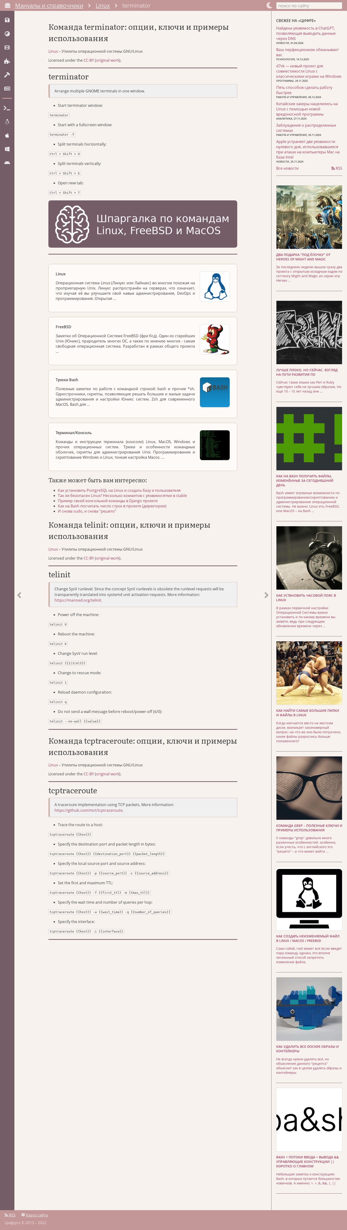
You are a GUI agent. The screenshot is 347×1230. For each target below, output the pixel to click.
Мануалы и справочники (49, 5)
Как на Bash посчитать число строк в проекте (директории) (112, 506)
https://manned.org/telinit (78, 600)
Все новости (287, 168)
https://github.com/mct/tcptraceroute (89, 810)
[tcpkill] (19, 610)
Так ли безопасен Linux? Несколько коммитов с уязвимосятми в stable (122, 495)
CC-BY (89, 60)
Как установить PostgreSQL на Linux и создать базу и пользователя (119, 490)
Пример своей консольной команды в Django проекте (108, 500)
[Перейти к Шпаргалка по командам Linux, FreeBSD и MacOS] (142, 224)
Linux (103, 5)
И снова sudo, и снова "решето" (87, 511)
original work (107, 60)
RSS (338, 168)
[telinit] (266, 610)
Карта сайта (36, 1215)
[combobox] (309, 5)
